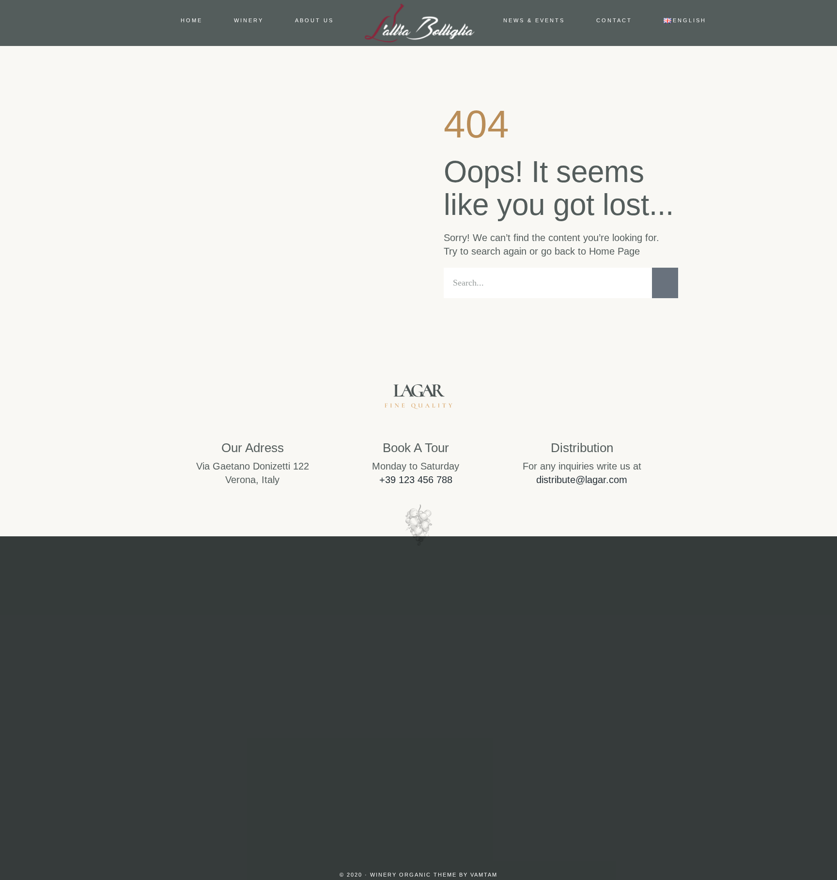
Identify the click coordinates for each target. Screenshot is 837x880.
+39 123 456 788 (415, 479)
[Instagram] (372, 756)
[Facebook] (418, 756)
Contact (614, 20)
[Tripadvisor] (465, 756)
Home (191, 20)
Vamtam (483, 875)
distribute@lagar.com (581, 479)
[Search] (665, 283)
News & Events (534, 20)
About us (314, 20)
